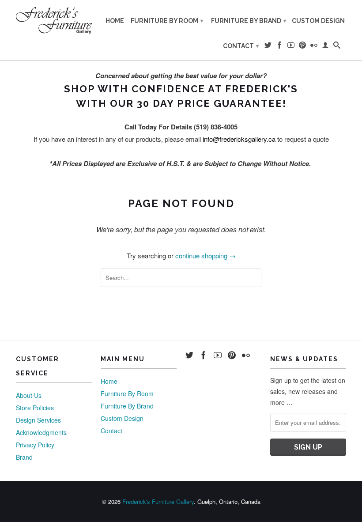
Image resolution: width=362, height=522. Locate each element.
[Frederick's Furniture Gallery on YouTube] (290, 47)
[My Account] (325, 47)
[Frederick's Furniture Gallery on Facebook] (279, 47)
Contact (241, 45)
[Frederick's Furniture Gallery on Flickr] (313, 47)
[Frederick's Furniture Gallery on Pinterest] (302, 47)
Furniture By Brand (248, 20)
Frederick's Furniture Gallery (158, 501)
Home (115, 20)
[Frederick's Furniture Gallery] (54, 20)
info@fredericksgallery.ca (239, 139)
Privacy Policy (35, 444)
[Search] (336, 47)
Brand (24, 457)
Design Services (38, 420)
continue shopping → (205, 255)
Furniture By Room (167, 20)
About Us (28, 395)
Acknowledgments (41, 432)
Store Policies (35, 407)
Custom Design (318, 20)
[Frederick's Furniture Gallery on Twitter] (268, 47)
